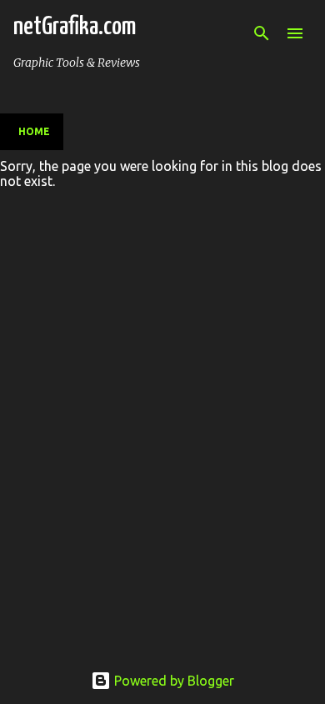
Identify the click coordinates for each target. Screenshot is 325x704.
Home (34, 131)
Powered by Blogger (172, 680)
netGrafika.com (74, 26)
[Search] (262, 33)
